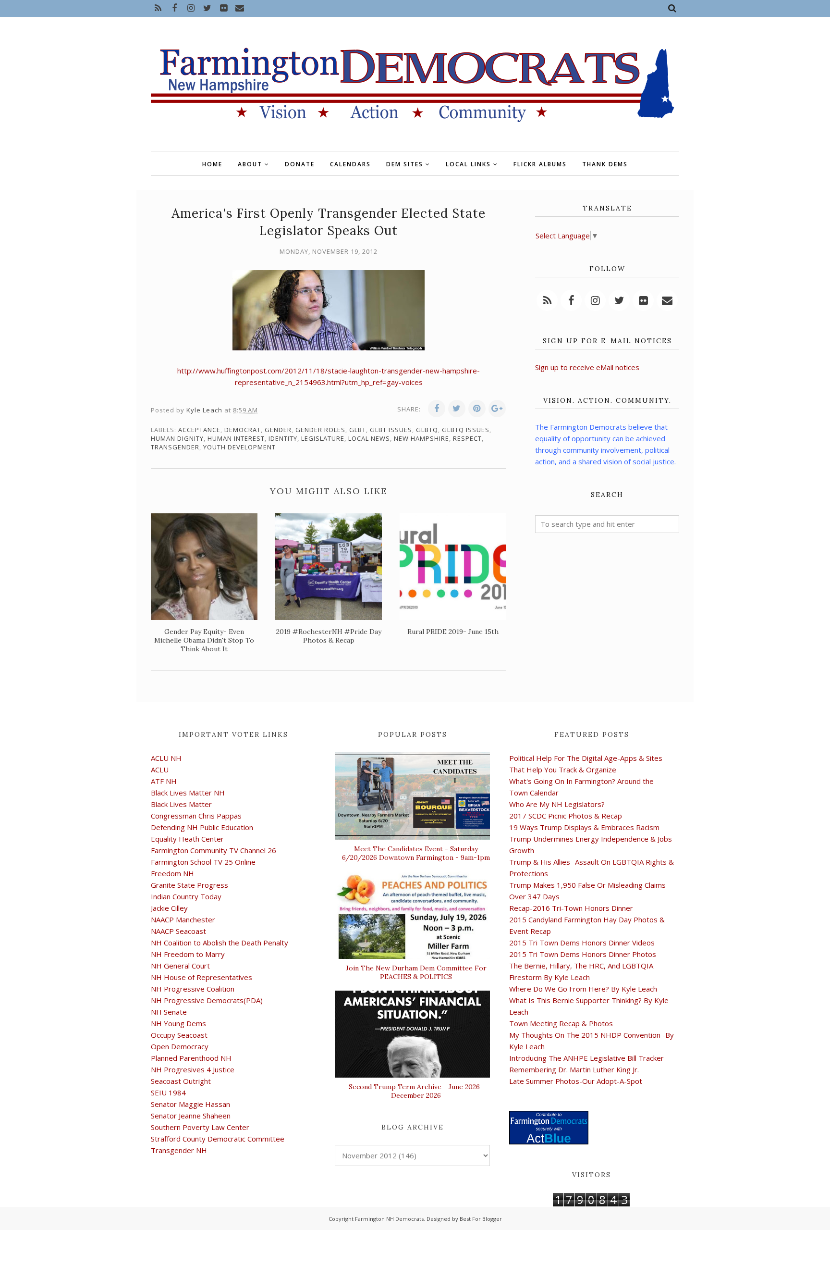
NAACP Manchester (183, 919)
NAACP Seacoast (178, 931)
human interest (236, 438)
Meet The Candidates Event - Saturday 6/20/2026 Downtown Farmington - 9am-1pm (416, 853)
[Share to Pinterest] (477, 408)
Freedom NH (172, 873)
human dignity (177, 438)
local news (369, 438)
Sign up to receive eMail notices (587, 367)
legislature (322, 438)
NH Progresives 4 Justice (192, 1069)
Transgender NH (179, 1150)
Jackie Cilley (169, 908)
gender (278, 429)
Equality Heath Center (187, 839)
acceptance (199, 429)
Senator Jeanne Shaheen (191, 1115)
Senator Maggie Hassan (190, 1104)
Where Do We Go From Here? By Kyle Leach (583, 988)
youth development (239, 447)
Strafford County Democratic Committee (217, 1138)
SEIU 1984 (168, 1092)
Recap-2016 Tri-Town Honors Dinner (571, 908)
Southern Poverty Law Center (200, 1127)
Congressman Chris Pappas (196, 815)
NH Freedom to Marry (188, 954)
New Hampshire (421, 438)
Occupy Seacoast (179, 1035)
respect (467, 438)
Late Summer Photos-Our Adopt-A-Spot (575, 1081)
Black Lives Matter (181, 804)
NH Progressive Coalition (192, 988)
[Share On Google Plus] (497, 408)
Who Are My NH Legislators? (557, 804)
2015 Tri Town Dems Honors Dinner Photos (582, 954)
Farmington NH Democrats (389, 1218)
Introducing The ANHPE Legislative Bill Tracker (586, 1058)
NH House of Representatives (201, 977)
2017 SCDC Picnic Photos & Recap (565, 815)
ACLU (160, 769)
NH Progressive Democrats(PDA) (207, 1000)
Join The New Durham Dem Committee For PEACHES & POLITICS (416, 972)
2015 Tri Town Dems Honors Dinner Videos (582, 942)
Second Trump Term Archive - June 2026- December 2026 (416, 1091)
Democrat (242, 429)
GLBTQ (427, 429)
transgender (175, 447)
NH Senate (169, 1012)
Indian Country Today (186, 896)
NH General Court (180, 965)
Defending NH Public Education (202, 827)
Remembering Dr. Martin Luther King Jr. (574, 1069)
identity (283, 438)
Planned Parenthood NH (191, 1058)
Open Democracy (179, 1046)
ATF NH (164, 781)
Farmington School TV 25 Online (203, 862)
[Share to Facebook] (436, 408)
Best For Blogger (481, 1218)
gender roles (320, 429)
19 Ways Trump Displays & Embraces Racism (584, 827)
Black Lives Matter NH (188, 792)
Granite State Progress (189, 885)
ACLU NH (166, 758)
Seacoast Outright (181, 1081)
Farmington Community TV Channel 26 (213, 850)
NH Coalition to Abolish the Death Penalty (219, 942)
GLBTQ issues (465, 429)
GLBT (357, 429)
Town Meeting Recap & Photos (561, 1023)
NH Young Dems (178, 1023)
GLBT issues (391, 429)
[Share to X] (456, 408)
